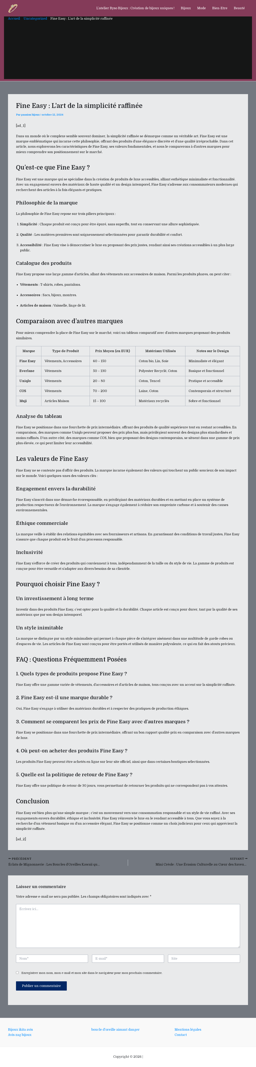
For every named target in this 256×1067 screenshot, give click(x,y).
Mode (201, 8)
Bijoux (186, 8)
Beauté (239, 8)
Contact (181, 1035)
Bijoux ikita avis (20, 1029)
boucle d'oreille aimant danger (115, 1029)
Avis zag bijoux (19, 1035)
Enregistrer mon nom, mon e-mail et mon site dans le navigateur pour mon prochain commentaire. (91, 973)
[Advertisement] (128, 51)
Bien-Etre (219, 8)
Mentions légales (188, 1029)
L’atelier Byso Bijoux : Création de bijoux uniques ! (135, 8)
